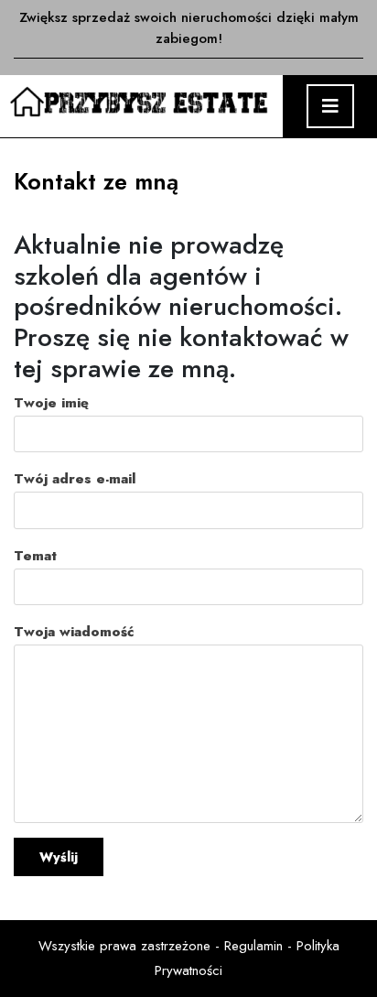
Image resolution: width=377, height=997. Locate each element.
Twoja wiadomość (74, 632)
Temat (35, 556)
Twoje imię (51, 403)
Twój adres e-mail (74, 479)
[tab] (330, 106)
